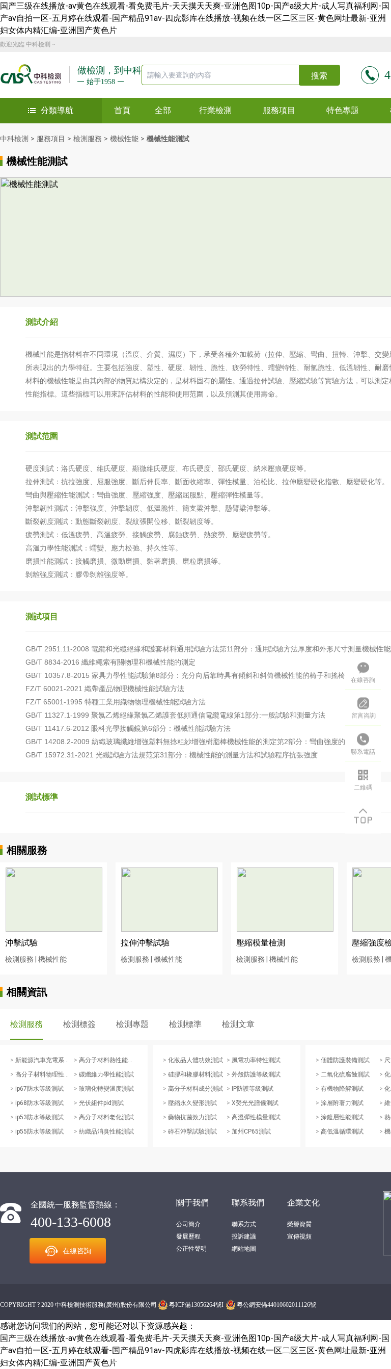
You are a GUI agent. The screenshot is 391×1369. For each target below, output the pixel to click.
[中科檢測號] (35, 75)
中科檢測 (38, 44)
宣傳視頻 (299, 1236)
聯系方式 (244, 1224)
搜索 (319, 75)
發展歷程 (188, 1236)
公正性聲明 (191, 1248)
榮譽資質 (299, 1224)
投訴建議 (244, 1236)
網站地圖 (244, 1248)
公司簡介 (188, 1224)
